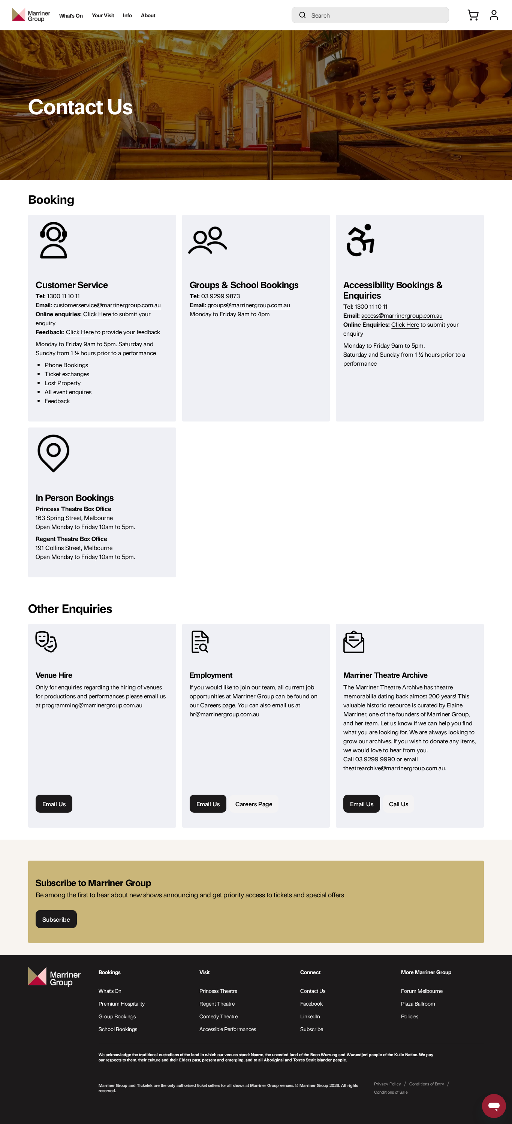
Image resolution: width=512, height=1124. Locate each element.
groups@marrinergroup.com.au (249, 304)
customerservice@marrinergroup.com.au (107, 304)
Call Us (398, 804)
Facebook (311, 1003)
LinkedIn (310, 1015)
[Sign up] (494, 15)
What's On (110, 990)
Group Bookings (117, 1015)
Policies (409, 1015)
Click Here (97, 313)
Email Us (54, 804)
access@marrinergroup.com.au (402, 315)
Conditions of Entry (426, 1084)
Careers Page (253, 804)
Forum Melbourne (422, 990)
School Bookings (118, 1028)
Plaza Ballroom (418, 1003)
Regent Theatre (217, 1003)
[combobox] (377, 14)
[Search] (302, 15)
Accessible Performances (227, 1028)
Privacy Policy (387, 1084)
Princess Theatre (218, 990)
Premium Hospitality (122, 1003)
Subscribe (311, 1028)
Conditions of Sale (391, 1092)
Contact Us (312, 990)
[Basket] (473, 15)
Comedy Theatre (218, 1015)
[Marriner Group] (31, 14)
